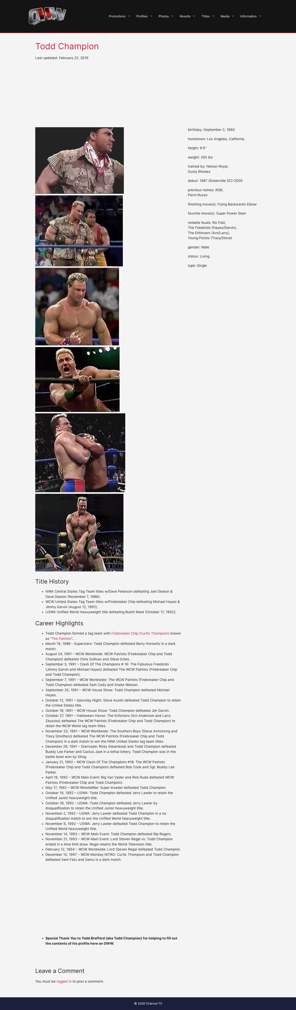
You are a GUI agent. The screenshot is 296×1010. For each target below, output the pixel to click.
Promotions (117, 16)
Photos (164, 16)
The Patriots (61, 639)
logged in (64, 981)
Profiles (142, 16)
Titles (206, 16)
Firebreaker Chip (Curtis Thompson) (140, 633)
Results (185, 16)
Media (225, 16)
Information (248, 16)
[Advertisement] (148, 94)
